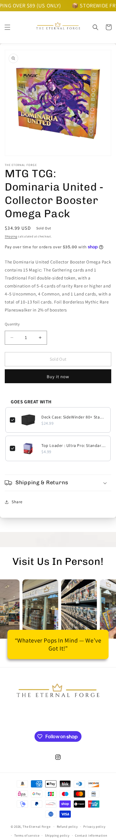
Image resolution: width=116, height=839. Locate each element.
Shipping (11, 236)
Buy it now (58, 376)
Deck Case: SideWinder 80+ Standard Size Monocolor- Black (73, 417)
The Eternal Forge (36, 826)
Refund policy (67, 826)
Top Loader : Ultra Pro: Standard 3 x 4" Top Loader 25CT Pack (73, 445)
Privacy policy (94, 826)
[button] (7, 27)
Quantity (12, 324)
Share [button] (17, 501)
